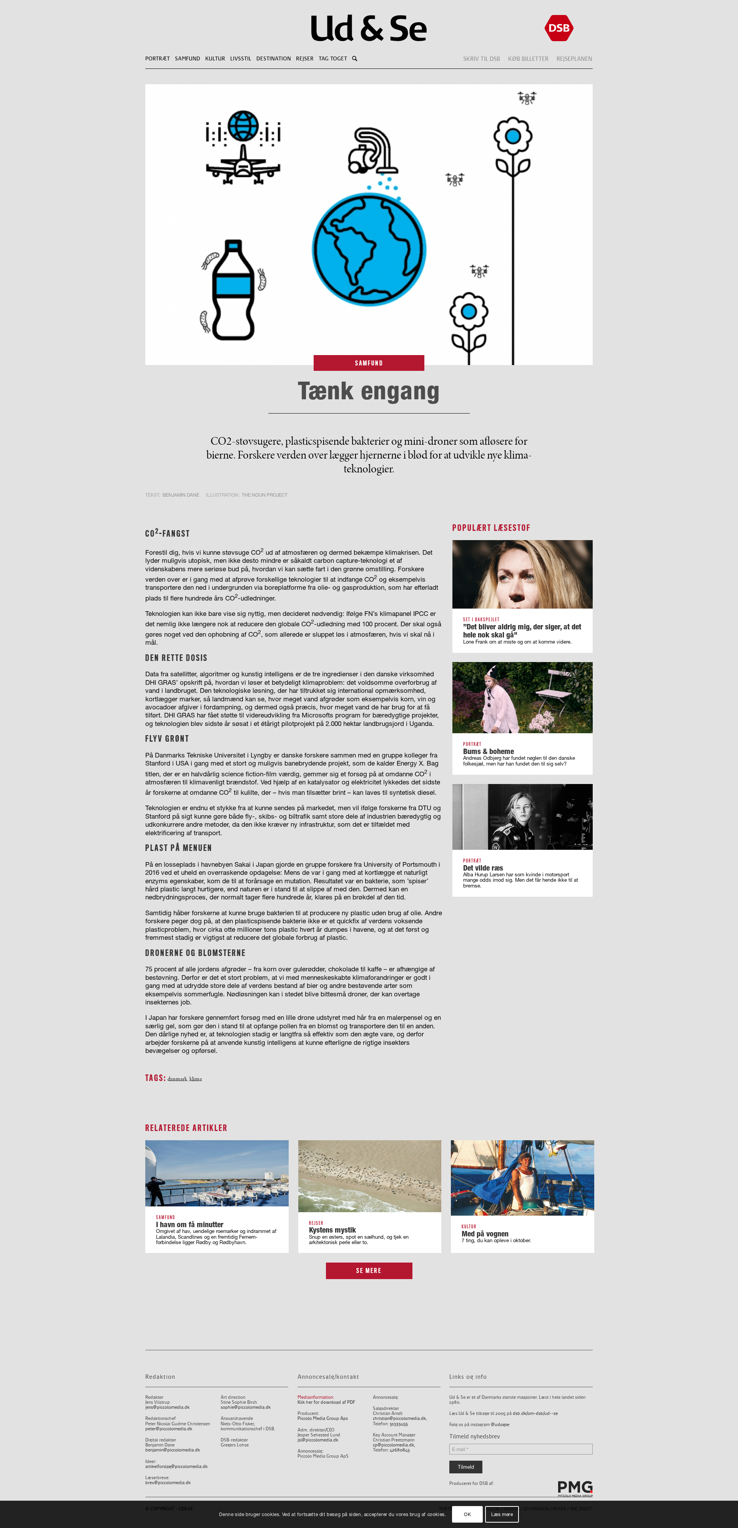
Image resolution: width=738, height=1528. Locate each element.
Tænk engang (369, 390)
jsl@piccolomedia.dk (318, 1440)
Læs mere (502, 1514)
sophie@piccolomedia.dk (246, 1407)
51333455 (399, 1423)
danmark (177, 1079)
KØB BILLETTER (528, 58)
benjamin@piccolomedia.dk (172, 1450)
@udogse (500, 1424)
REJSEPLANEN (574, 58)
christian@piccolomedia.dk (399, 1418)
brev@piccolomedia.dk (168, 1482)
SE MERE (369, 1270)
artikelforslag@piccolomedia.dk (176, 1466)
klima (195, 1079)
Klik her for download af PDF (326, 1402)
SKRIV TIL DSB (481, 58)
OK (467, 1514)
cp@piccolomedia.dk (393, 1445)
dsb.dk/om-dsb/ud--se (535, 1413)
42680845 (400, 1450)
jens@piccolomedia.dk (167, 1407)
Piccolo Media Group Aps (323, 1418)
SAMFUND (369, 363)
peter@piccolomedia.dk (168, 1428)
